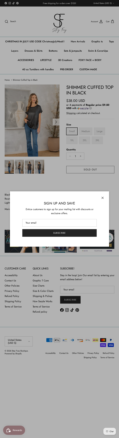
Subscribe (59, 232)
